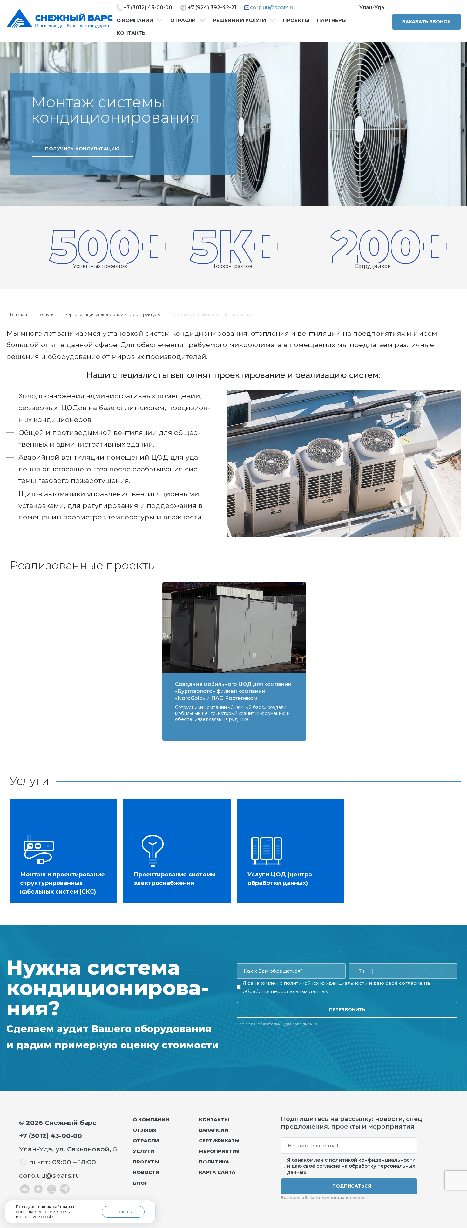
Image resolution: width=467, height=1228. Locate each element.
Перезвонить (347, 1009)
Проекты (296, 20)
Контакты (132, 33)
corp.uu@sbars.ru (272, 7)
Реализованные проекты (83, 565)
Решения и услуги (239, 20)
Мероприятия (219, 1151)
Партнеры (332, 20)
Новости (146, 1172)
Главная (18, 314)
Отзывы (145, 1130)
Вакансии (213, 1130)
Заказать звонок (426, 21)
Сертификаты (219, 1140)
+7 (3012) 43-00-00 (147, 7)
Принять (123, 1211)
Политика (214, 1162)
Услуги (46, 314)
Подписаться (351, 1186)
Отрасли (183, 20)
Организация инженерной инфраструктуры (113, 314)
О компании (135, 20)
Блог (140, 1183)
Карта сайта (217, 1172)
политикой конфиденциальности (326, 983)
